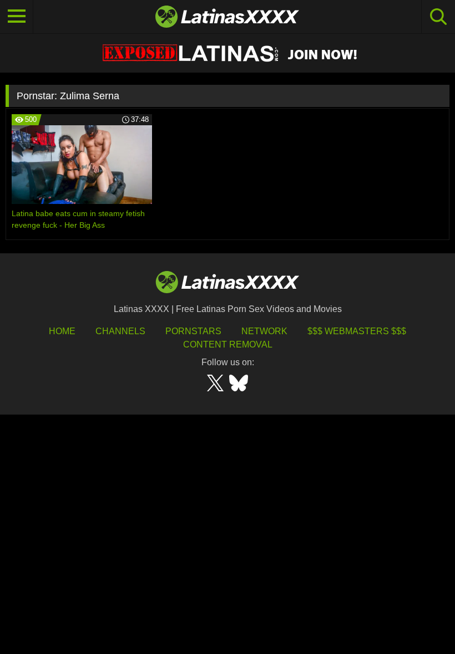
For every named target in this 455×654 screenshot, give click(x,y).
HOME (62, 331)
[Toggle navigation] (16, 16)
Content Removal (227, 344)
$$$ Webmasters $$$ (356, 331)
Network (264, 331)
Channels (120, 331)
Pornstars (193, 331)
